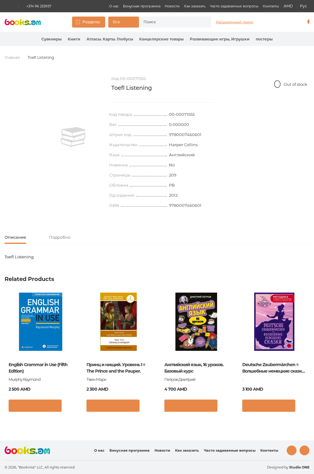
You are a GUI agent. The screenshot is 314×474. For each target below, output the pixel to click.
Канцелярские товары (161, 39)
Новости (172, 6)
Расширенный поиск (234, 22)
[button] (123, 22)
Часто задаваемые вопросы (234, 6)
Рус (303, 6)
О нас (114, 6)
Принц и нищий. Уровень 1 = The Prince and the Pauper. (115, 368)
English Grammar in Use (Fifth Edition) (38, 368)
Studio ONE (299, 467)
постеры (264, 39)
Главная (12, 57)
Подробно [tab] (60, 237)
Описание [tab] (15, 237)
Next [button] (304, 340)
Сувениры (51, 39)
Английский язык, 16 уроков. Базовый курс (194, 368)
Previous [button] (10, 340)
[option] (73, 137)
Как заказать (194, 6)
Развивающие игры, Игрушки (220, 39)
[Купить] (35, 406)
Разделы (91, 22)
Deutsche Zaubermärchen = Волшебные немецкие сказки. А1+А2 (273, 368)
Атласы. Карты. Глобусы (109, 39)
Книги (74, 39)
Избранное (292, 22)
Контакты (271, 6)
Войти (282, 22)
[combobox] (169, 22)
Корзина (307, 22)
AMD (288, 6)
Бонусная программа (141, 6)
